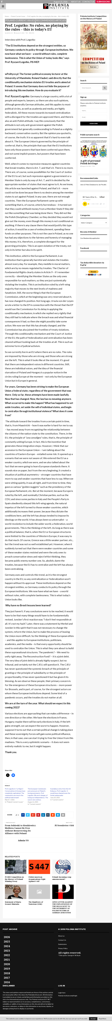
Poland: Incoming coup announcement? (61, 878)
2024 (7, 946)
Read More (102, 1018)
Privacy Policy (62, 948)
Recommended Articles (51, 20)
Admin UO (10, 33)
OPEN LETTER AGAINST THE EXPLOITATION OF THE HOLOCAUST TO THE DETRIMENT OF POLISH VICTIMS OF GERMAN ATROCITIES (62, 907)
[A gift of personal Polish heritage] (93, 149)
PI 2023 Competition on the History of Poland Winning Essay (14, 879)
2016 (7, 982)
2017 (7, 977)
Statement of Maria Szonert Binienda (13, 903)
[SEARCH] (104, 88)
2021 (7, 959)
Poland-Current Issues (20, 20)
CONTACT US (88, 1)
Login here (61, 993)
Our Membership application (90, 238)
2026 (7, 937)
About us (61, 936)
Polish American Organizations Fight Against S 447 (37, 879)
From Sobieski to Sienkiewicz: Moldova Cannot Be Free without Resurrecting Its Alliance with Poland (20, 829)
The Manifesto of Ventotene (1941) (36, 903)
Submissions (62, 944)
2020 (7, 964)
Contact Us (62, 940)
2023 (7, 950)
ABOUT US (75, 1)
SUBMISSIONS (103, 1)
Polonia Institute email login (67, 996)
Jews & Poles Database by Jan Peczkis (93, 184)
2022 (7, 955)
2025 (7, 941)
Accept (93, 1019)
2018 (7, 973)
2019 (7, 968)
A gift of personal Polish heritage (90, 162)
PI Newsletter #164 (64, 825)
